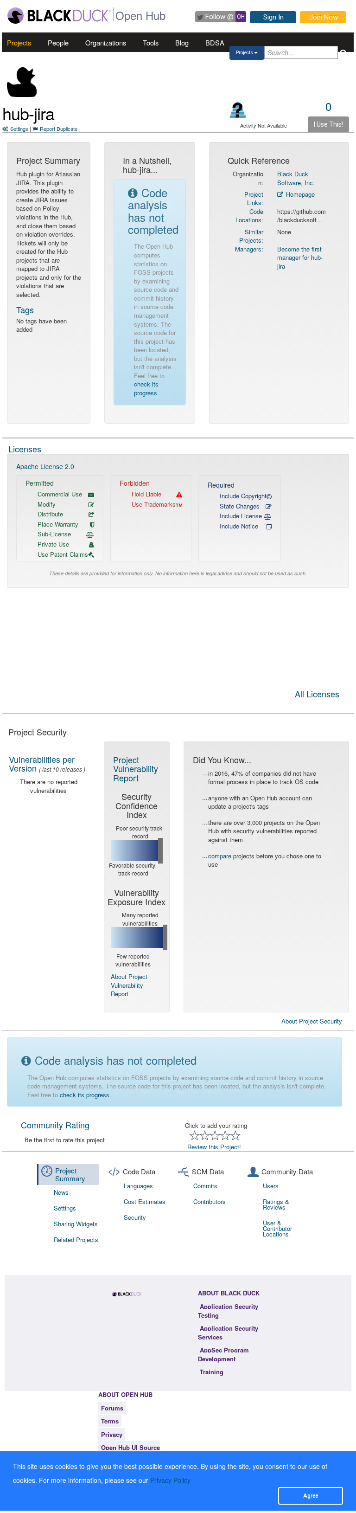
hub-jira (28, 113)
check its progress (146, 388)
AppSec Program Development (223, 1354)
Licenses (24, 449)
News (61, 1192)
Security (135, 1217)
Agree (310, 1495)
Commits (205, 1185)
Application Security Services (228, 1332)
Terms (110, 1420)
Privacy (111, 1434)
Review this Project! (214, 1146)
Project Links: (253, 198)
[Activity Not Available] (238, 110)
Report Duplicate (58, 128)
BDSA (214, 42)
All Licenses (317, 694)
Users (271, 1185)
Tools (151, 42)
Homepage (299, 194)
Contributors (209, 1201)
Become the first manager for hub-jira (300, 257)
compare (219, 855)
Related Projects (76, 1239)
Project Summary (70, 1174)
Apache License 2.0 (45, 466)
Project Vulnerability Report (135, 768)
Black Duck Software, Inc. (296, 178)
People (58, 42)
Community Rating (55, 1125)
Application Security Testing (228, 1311)
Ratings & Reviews (276, 1204)
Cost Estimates (144, 1201)
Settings (19, 128)
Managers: (249, 249)
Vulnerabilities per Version (42, 763)
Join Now (323, 17)
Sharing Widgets (76, 1223)
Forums (112, 1408)
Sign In (273, 17)
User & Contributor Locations (277, 1228)
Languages (138, 1185)
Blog (182, 42)
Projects (19, 42)
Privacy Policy (170, 1480)
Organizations (105, 42)
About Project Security (311, 1021)
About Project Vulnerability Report (129, 985)
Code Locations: (249, 216)
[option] (178, 521)
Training (211, 1371)
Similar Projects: (251, 236)
